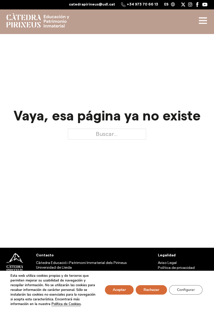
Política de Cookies (66, 304)
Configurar (186, 289)
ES (166, 4)
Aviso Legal (167, 263)
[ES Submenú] (173, 5)
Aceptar (119, 289)
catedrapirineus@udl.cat (92, 4)
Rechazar (151, 289)
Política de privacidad (176, 268)
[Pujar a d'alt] (197, 239)
